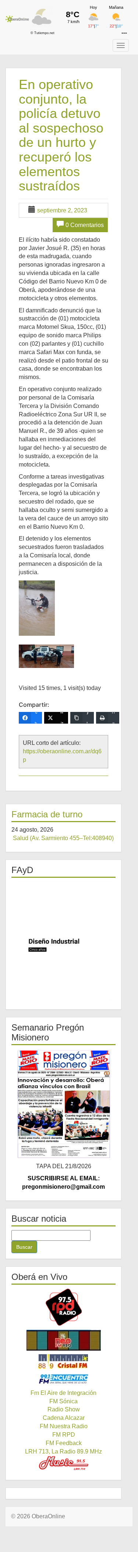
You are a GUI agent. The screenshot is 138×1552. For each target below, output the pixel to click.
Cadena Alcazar (64, 1418)
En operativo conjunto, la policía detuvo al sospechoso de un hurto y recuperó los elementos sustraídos (61, 135)
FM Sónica (63, 1401)
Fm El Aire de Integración (63, 1393)
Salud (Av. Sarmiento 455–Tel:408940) (63, 838)
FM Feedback (64, 1443)
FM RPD (63, 1435)
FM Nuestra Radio (64, 1426)
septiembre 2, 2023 (62, 210)
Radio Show (63, 1409)
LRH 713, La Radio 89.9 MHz (63, 1451)
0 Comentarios (85, 225)
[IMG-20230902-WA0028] (37, 608)
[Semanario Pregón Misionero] (63, 1104)
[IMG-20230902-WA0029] (46, 656)
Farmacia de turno (46, 814)
